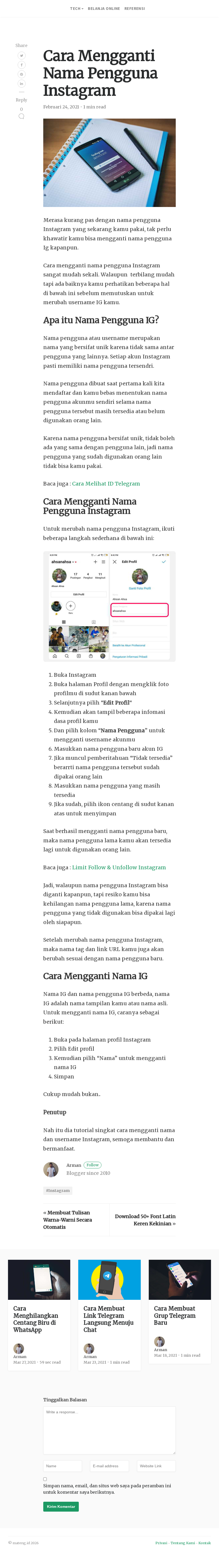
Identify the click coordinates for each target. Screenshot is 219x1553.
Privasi (161, 1543)
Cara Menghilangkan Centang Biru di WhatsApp (35, 1319)
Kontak (204, 1543)
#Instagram (58, 1190)
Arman (83, 1165)
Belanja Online (104, 8)
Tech (75, 8)
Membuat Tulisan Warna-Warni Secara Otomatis (67, 1220)
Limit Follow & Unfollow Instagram (119, 867)
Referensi (134, 8)
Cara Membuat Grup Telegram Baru (175, 1315)
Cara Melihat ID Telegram (106, 483)
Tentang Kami (183, 1543)
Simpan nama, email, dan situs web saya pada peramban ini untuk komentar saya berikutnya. (107, 1489)
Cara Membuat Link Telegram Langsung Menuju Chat (109, 1319)
